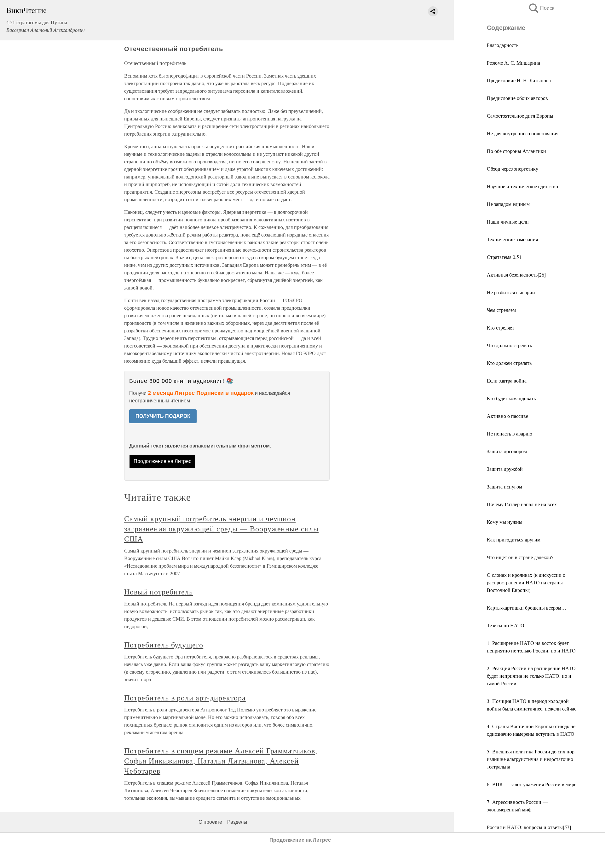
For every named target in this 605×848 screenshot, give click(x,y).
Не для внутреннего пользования (522, 133)
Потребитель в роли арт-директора (185, 698)
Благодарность (502, 45)
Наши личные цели (508, 221)
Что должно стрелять (509, 345)
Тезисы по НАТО (505, 625)
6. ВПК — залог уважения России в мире (531, 784)
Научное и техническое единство (522, 186)
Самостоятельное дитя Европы (520, 115)
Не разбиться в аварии (511, 292)
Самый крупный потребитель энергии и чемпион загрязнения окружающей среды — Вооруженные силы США (221, 528)
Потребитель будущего (163, 645)
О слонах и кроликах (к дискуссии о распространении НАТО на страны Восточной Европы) (526, 582)
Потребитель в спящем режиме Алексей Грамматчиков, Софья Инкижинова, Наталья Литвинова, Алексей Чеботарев (220, 761)
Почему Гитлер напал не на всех (522, 504)
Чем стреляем (501, 310)
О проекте (210, 822)
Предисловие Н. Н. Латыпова (519, 80)
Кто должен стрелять (509, 363)
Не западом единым (508, 204)
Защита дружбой (505, 468)
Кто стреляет (500, 327)
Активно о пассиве (507, 415)
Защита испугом (504, 486)
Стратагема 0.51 (504, 257)
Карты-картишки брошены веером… (526, 607)
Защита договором (507, 451)
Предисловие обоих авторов (517, 98)
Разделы (237, 822)
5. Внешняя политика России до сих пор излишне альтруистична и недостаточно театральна (530, 759)
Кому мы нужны (504, 521)
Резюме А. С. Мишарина (513, 62)
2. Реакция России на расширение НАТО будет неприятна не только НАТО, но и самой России (531, 676)
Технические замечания (512, 239)
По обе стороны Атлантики (516, 151)
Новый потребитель (158, 592)
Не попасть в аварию (509, 433)
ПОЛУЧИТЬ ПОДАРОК (162, 416)
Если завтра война (507, 380)
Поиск (541, 8)
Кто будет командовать (511, 398)
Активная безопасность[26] (516, 274)
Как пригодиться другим (513, 539)
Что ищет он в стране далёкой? (520, 557)
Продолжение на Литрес (162, 461)
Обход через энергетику (512, 168)
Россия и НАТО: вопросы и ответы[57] (529, 827)
